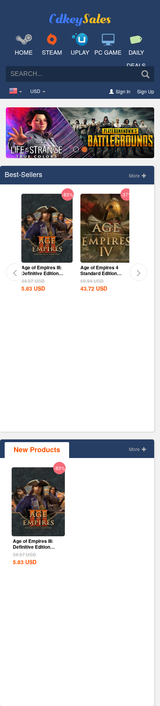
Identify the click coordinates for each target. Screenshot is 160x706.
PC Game (108, 52)
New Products (37, 449)
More (135, 175)
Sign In (123, 91)
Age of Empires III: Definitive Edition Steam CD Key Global (45, 273)
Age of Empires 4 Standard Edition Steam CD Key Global (104, 273)
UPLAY (80, 52)
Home (24, 52)
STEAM (52, 52)
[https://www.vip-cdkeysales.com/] (80, 14)
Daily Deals (136, 58)
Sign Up (145, 91)
